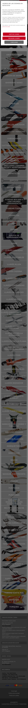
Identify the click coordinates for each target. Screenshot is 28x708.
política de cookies (6, 26)
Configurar (14, 42)
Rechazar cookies (14, 38)
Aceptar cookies (14, 34)
